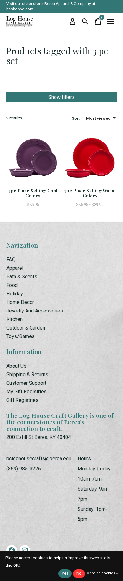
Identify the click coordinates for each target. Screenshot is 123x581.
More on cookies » (102, 573)
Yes (65, 573)
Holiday (14, 294)
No (79, 573)
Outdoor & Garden (25, 328)
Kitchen (14, 319)
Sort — (78, 118)
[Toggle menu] (110, 21)
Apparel (14, 268)
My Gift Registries (26, 392)
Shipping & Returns (27, 375)
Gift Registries (22, 400)
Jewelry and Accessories (34, 311)
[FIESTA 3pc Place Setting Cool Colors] (33, 158)
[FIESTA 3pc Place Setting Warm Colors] (90, 158)
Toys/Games (20, 336)
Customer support (26, 383)
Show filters (61, 97)
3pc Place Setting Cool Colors (33, 193)
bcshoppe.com (19, 9)
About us (16, 366)
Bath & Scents (21, 277)
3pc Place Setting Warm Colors (90, 193)
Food (12, 285)
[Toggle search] (85, 21)
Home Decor (20, 302)
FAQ (10, 260)
